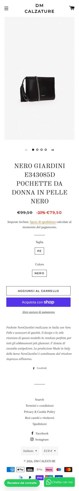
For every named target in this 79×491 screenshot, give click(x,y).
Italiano (28, 451)
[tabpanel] (39, 78)
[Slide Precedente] (26, 149)
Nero (39, 273)
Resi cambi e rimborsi (39, 418)
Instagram (42, 439)
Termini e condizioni (40, 406)
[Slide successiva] (52, 149)
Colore (39, 264)
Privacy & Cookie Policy (39, 412)
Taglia (39, 242)
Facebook (41, 433)
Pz (39, 251)
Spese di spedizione (43, 222)
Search (39, 399)
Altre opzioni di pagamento (38, 312)
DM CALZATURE (40, 8)
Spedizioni (40, 424)
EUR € (48, 451)
